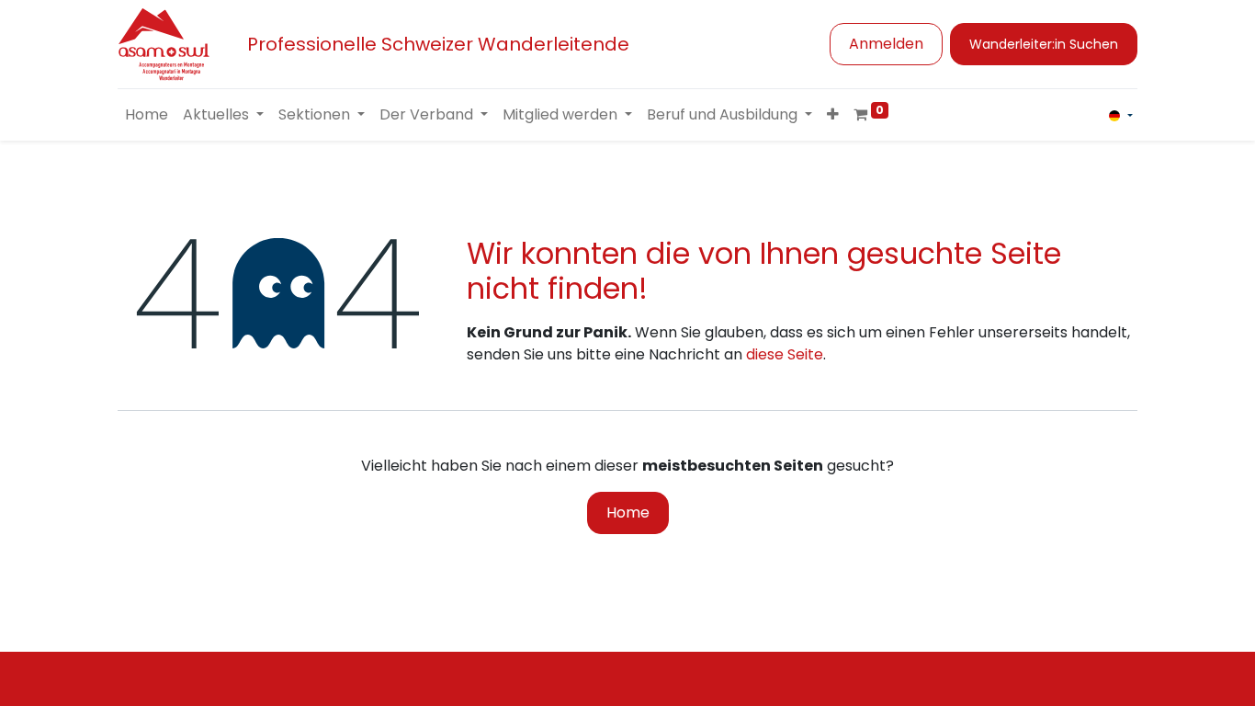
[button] (833, 115)
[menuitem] (146, 115)
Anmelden (886, 43)
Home (628, 512)
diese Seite (784, 354)
